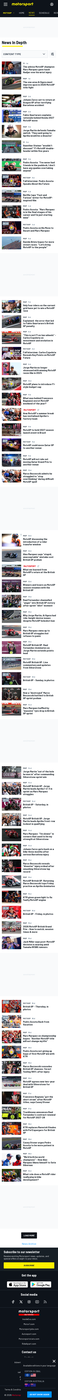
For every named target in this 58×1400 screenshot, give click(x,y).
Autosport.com (29, 1334)
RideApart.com (29, 1343)
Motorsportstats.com (29, 1338)
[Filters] (52, 54)
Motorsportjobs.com (29, 1329)
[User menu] (52, 4)
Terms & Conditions (14, 1389)
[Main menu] (5, 4)
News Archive (29, 1243)
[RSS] (45, 1302)
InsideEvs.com (29, 1319)
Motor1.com (29, 1324)
